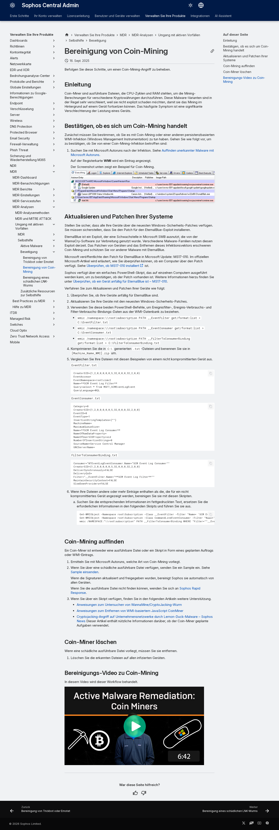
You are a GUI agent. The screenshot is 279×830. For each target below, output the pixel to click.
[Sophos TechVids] (259, 823)
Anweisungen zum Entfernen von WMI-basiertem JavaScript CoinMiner (130, 611)
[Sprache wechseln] (201, 5)
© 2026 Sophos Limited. (25, 823)
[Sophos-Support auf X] (243, 823)
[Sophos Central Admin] (12, 5)
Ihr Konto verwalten (48, 16)
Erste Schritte (19, 16)
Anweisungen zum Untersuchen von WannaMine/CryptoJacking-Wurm (129, 605)
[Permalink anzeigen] (212, 51)
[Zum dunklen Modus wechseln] (190, 5)
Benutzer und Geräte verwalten (117, 16)
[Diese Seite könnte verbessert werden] (143, 793)
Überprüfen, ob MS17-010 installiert (113, 266)
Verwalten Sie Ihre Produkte (165, 16)
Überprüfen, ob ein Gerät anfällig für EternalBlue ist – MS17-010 (120, 281)
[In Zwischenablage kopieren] (211, 373)
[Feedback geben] (267, 823)
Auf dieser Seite (235, 34)
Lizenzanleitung (78, 16)
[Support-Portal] (251, 823)
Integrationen (200, 16)
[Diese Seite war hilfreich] (135, 793)
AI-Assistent (223, 16)
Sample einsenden (84, 572)
